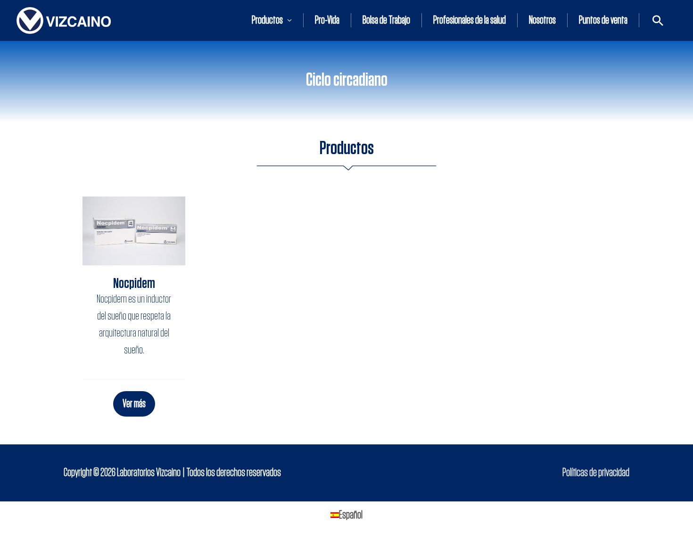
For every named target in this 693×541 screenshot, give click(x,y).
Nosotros (542, 20)
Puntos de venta (603, 20)
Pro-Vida (327, 20)
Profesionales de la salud (469, 20)
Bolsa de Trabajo (386, 20)
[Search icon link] (658, 20)
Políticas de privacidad (595, 472)
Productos (267, 20)
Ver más (134, 404)
